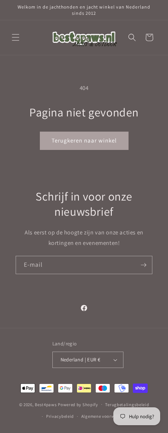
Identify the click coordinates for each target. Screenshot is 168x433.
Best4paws (46, 404)
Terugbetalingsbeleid (127, 404)
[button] (15, 37)
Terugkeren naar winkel (84, 140)
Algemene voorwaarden (105, 416)
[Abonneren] (143, 265)
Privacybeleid (60, 416)
